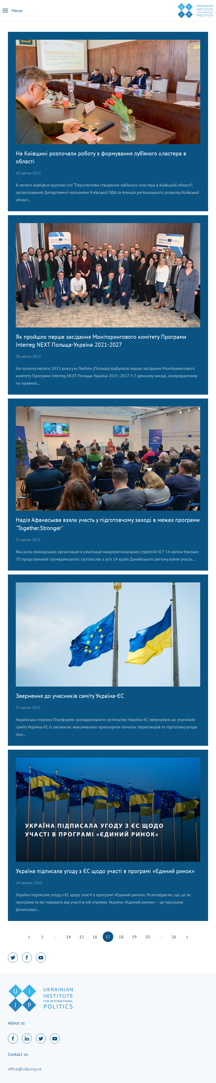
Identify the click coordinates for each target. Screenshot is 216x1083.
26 (173, 936)
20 (147, 936)
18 (121, 936)
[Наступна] (187, 936)
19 (134, 936)
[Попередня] (29, 936)
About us (16, 1023)
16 (94, 936)
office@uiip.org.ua (24, 1068)
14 (68, 936)
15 (81, 936)
